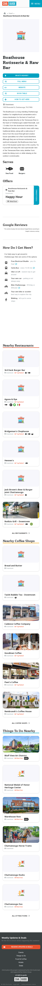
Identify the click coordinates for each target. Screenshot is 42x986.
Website (22, 87)
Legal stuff (16, 984)
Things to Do (21, 956)
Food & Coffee (21, 959)
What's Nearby (21, 76)
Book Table (22, 93)
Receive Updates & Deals (21, 947)
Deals (21, 966)
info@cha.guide (21, 975)
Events (21, 952)
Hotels (21, 962)
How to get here (22, 99)
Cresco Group (27, 972)
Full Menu (21, 81)
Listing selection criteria (28, 984)
